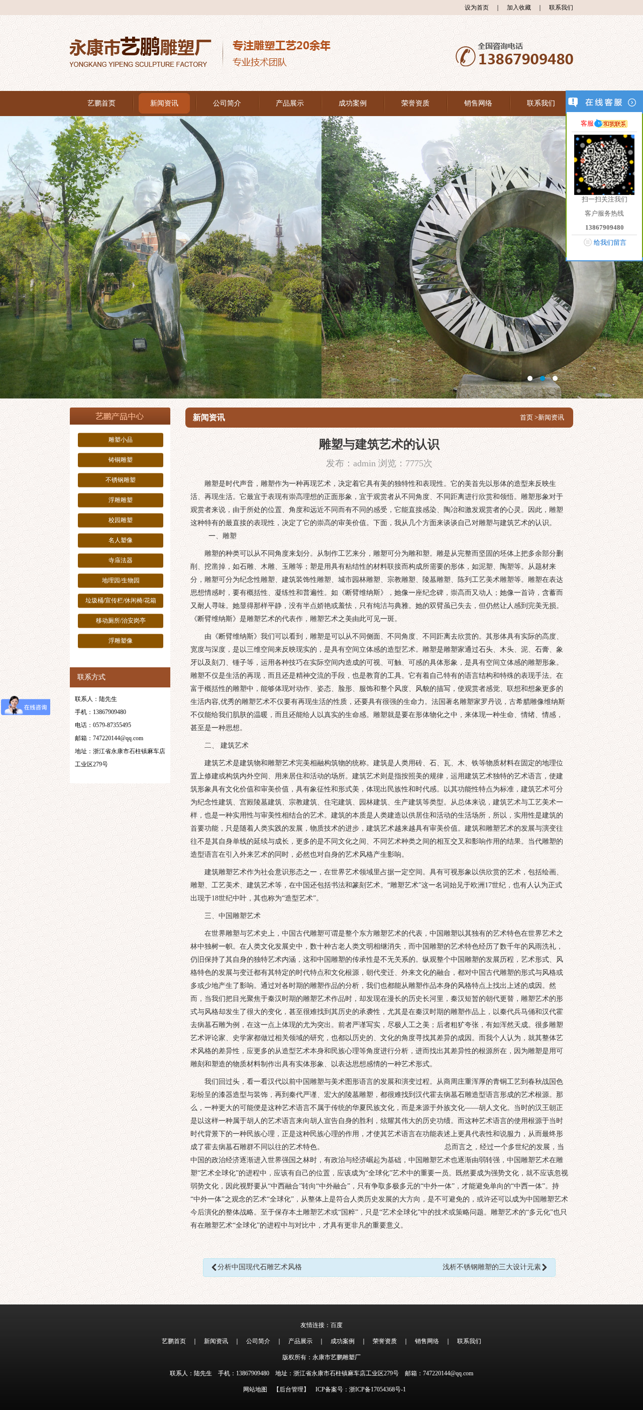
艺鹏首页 (101, 103)
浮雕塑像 (121, 640)
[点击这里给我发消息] (611, 123)
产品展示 (290, 103)
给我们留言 (610, 242)
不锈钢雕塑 (120, 479)
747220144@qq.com (118, 738)
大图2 (321, 257)
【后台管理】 (291, 1389)
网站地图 (255, 1389)
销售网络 (478, 103)
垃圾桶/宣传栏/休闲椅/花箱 (120, 600)
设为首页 (477, 7)
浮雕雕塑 (121, 499)
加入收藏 (519, 7)
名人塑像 (121, 540)
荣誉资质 (415, 103)
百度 (337, 1325)
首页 (526, 417)
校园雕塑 (121, 520)
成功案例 (353, 103)
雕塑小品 (121, 439)
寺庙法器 (121, 560)
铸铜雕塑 (121, 459)
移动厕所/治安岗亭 (121, 620)
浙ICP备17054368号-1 (377, 1389)
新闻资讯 (164, 103)
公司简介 (227, 103)
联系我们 (561, 7)
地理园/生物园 (121, 580)
